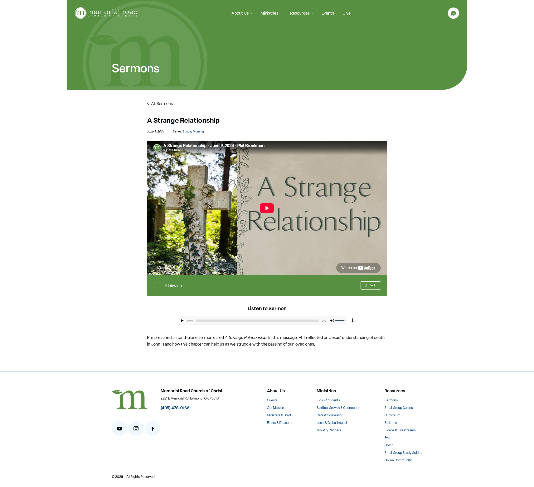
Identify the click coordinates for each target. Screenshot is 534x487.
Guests (272, 400)
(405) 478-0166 (175, 408)
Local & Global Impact (332, 423)
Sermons (391, 400)
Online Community (398, 460)
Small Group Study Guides (403, 453)
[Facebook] (152, 428)
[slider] (257, 321)
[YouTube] (119, 428)
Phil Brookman (174, 285)
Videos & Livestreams (400, 430)
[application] (263, 320)
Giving (388, 445)
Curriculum (392, 415)
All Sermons (161, 103)
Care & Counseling (330, 415)
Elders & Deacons (279, 423)
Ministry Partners (329, 430)
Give (347, 13)
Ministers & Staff (279, 415)
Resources (300, 13)
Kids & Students (328, 400)
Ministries (269, 13)
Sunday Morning (193, 131)
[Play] (182, 320)
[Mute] (332, 320)
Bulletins (390, 423)
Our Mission (275, 408)
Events (327, 13)
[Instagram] (136, 428)
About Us (240, 13)
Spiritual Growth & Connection (338, 408)
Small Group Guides (398, 408)
